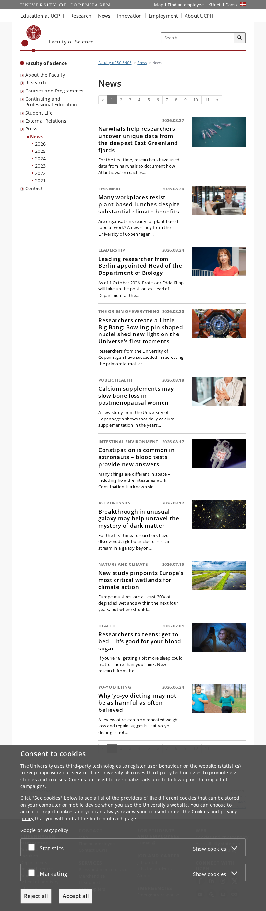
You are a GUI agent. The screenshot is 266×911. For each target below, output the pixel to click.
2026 (40, 144)
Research (35, 82)
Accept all (76, 896)
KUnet (214, 4)
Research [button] (80, 15)
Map (158, 4)
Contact (33, 188)
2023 (40, 166)
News (36, 136)
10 (195, 100)
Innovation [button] (129, 15)
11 (207, 100)
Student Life (39, 113)
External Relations (45, 121)
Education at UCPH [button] (42, 15)
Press (31, 129)
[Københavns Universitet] (31, 38)
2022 (40, 173)
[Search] (240, 37)
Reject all (36, 896)
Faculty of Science (46, 63)
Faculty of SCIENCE (114, 62)
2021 (40, 180)
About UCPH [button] (199, 15)
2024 (40, 158)
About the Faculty (45, 75)
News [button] (104, 15)
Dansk (231, 4)
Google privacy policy (44, 830)
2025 (40, 151)
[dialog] (133, 828)
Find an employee (186, 4)
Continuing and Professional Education (51, 102)
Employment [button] (163, 15)
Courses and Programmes (54, 91)
